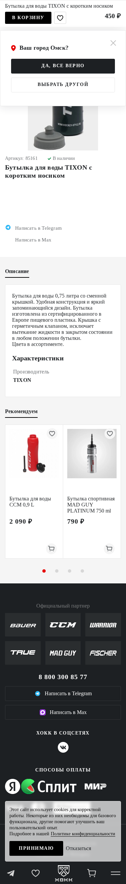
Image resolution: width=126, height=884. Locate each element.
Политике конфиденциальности (83, 833)
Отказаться (78, 848)
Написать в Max (68, 712)
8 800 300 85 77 (63, 676)
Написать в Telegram (68, 693)
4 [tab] (82, 571)
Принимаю (36, 848)
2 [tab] (56, 571)
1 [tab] (44, 571)
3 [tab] (69, 571)
